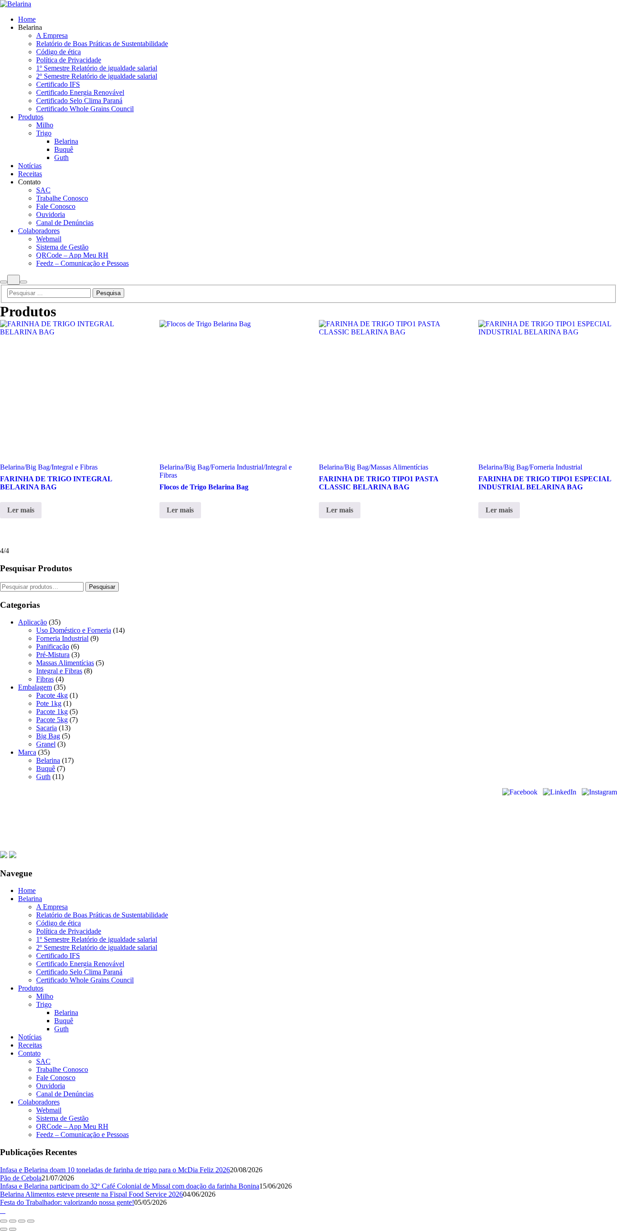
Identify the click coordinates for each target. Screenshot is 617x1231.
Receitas (327, 846)
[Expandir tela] (12, 1221)
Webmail (48, 1110)
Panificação (52, 646)
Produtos (265, 846)
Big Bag (48, 736)
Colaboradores (398, 846)
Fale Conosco (55, 1077)
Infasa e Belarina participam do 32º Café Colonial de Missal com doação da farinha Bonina (129, 1186)
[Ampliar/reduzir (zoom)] (3, 1221)
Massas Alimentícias (65, 663)
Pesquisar (102, 586)
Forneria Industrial (62, 638)
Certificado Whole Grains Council (85, 980)
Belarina (48, 760)
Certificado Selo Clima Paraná (79, 972)
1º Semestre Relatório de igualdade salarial (96, 939)
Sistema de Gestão (62, 1118)
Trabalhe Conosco (62, 1069)
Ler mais (20, 510)
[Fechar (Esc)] (30, 1221)
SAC (43, 1061)
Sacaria (46, 728)
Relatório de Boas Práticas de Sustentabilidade (102, 915)
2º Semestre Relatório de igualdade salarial (96, 947)
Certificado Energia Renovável (80, 964)
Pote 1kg (48, 703)
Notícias (297, 846)
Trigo (43, 1004)
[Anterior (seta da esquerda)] (3, 1229)
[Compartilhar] (21, 1221)
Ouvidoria (50, 1086)
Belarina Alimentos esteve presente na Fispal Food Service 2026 (91, 1194)
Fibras (45, 679)
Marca (27, 752)
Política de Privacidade (68, 931)
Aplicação (32, 622)
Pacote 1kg (52, 711)
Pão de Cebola (21, 1178)
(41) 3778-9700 (20, 829)
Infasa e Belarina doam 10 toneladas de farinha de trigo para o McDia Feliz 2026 (115, 1170)
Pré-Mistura (53, 654)
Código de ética (58, 923)
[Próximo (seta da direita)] (12, 1229)
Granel (46, 744)
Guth (43, 776)
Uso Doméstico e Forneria (73, 630)
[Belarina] (15, 4)
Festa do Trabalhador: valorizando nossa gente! (67, 1202)
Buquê (45, 768)
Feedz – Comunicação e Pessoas (82, 1134)
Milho (44, 996)
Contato (357, 846)
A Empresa (52, 907)
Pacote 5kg (52, 720)
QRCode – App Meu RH (72, 1126)
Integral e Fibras (59, 671)
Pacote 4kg (52, 695)
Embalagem (35, 687)
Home (205, 846)
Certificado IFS (58, 955)
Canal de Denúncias (64, 1094)
